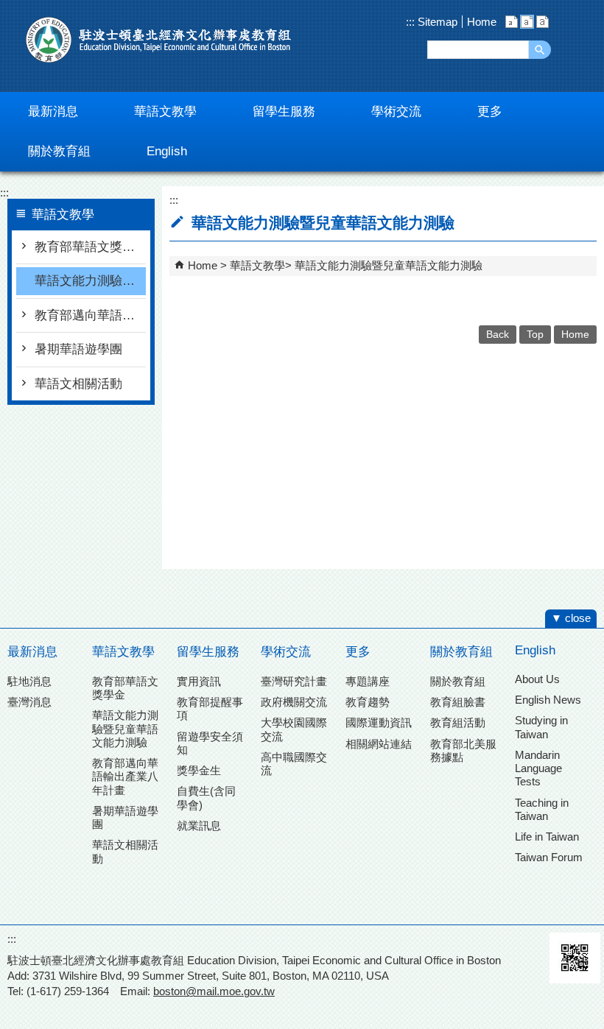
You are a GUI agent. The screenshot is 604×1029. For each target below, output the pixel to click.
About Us (537, 679)
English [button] (167, 151)
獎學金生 (199, 770)
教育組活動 (457, 722)
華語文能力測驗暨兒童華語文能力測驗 (90, 281)
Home (481, 21)
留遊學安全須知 (210, 743)
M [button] (527, 22)
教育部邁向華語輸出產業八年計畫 (90, 315)
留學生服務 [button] (284, 112)
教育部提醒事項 (210, 708)
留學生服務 (208, 652)
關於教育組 (461, 652)
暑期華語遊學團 (78, 349)
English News (548, 699)
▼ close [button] (571, 618)
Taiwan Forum (549, 857)
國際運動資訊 (378, 722)
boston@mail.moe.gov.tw (214, 991)
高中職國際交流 (294, 764)
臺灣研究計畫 (294, 681)
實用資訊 (199, 681)
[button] (540, 49)
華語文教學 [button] (165, 112)
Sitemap (436, 21)
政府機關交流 (294, 702)
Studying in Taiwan (541, 727)
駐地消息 (29, 681)
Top (535, 334)
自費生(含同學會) (206, 797)
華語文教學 (257, 265)
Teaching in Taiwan (542, 809)
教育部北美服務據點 (463, 750)
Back (497, 334)
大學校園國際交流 (294, 729)
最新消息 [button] (53, 112)
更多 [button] (489, 112)
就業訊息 (199, 825)
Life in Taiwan (547, 836)
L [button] (542, 21)
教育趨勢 (367, 702)
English (535, 650)
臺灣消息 (29, 702)
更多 (358, 652)
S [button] (511, 21)
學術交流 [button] (396, 112)
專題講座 (367, 681)
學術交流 (286, 652)
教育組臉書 (457, 702)
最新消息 (32, 652)
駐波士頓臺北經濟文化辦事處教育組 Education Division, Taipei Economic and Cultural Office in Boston (158, 39)
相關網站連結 (378, 744)
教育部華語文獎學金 (90, 247)
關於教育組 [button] (59, 151)
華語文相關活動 (78, 384)
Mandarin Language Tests (538, 768)
